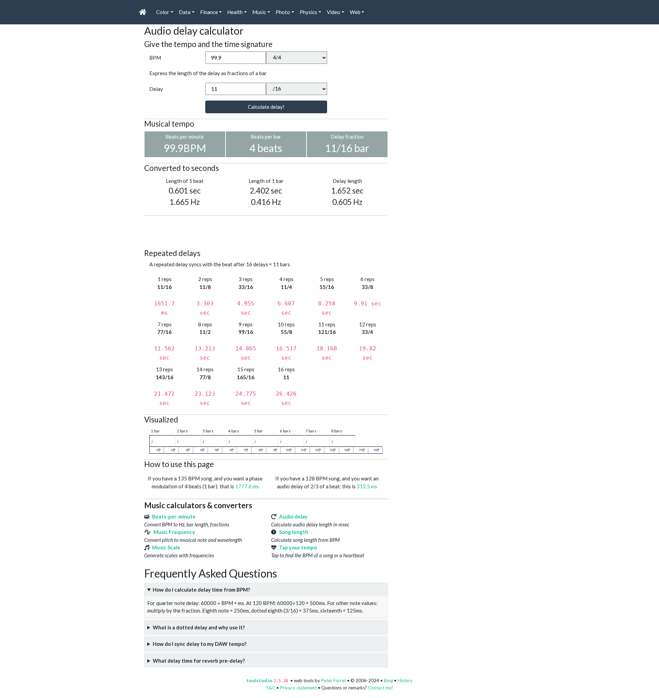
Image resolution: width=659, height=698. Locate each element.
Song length (293, 532)
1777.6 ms (247, 486)
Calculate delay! (266, 107)
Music (259, 12)
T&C (270, 687)
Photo (283, 12)
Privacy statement (298, 687)
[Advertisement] (269, 231)
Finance (209, 12)
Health (235, 12)
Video (333, 12)
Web (355, 12)
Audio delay (293, 516)
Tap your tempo (298, 547)
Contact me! (380, 687)
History (405, 680)
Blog (388, 680)
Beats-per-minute (174, 516)
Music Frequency (174, 532)
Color (162, 12)
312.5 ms (367, 486)
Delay (156, 89)
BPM (155, 58)
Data (184, 12)
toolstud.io (259, 680)
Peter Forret (333, 680)
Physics (308, 12)
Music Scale (166, 547)
